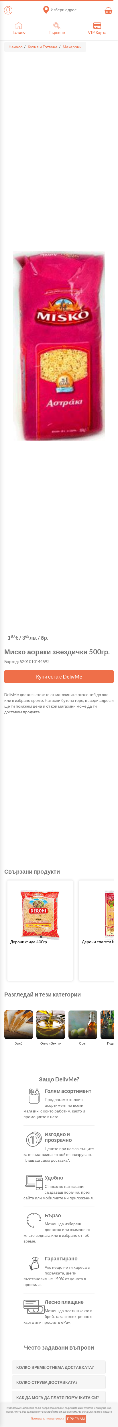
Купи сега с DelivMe (59, 676)
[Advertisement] (59, 803)
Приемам (76, 1419)
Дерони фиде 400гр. (29, 941)
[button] (40, 941)
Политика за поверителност (47, 1418)
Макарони (72, 46)
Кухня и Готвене (43, 46)
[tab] (58, 1367)
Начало (16, 46)
